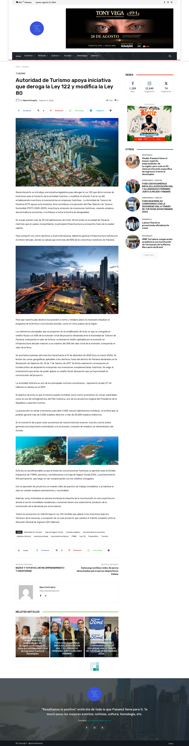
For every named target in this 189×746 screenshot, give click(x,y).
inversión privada (41, 536)
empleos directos (24, 536)
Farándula (147, 219)
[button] (169, 56)
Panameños (93, 536)
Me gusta (132, 82)
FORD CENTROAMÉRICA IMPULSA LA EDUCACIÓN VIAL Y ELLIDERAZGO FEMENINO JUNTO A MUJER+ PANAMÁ (67, 648)
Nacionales (32, 634)
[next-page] (22, 662)
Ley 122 (82, 536)
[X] (171, 2)
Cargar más (148, 255)
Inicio (18, 66)
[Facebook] (164, 2)
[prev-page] (17, 662)
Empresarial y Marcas (66, 639)
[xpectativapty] (18, 100)
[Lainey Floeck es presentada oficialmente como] (133, 224)
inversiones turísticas (60, 536)
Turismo (25, 66)
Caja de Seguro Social (54, 532)
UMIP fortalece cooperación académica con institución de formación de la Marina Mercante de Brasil (157, 243)
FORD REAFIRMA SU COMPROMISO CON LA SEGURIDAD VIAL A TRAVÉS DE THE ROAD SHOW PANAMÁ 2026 (101, 648)
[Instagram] (168, 2)
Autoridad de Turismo (33, 532)
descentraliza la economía (94, 532)
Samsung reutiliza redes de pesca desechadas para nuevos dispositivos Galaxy (97, 571)
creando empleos (73, 532)
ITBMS (74, 536)
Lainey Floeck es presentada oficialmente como (155, 225)
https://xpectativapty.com (49, 591)
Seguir (149, 82)
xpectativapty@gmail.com (99, 720)
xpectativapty (30, 100)
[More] (110, 111)
